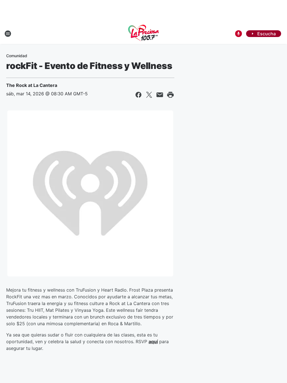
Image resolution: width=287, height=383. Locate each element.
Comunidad (16, 55)
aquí (153, 341)
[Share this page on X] (149, 95)
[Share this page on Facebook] (138, 95)
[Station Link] (143, 34)
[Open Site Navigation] (7, 33)
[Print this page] (170, 95)
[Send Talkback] (238, 33)
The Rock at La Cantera (31, 85)
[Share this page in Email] (160, 95)
